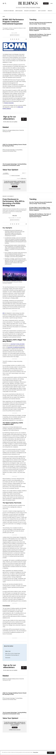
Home (4, 16)
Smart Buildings (19, 10)
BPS (4, 313)
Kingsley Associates (9, 102)
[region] (15, 176)
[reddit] (16, 39)
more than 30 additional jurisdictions (16, 347)
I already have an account (14, 188)
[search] (5, 3)
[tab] (6, 173)
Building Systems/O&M (9, 10)
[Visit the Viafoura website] (23, 178)
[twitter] (14, 39)
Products (50, 10)
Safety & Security (42, 10)
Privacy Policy (35, 752)
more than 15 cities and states (18, 344)
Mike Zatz (15, 215)
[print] (26, 39)
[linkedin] (12, 39)
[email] (18, 39)
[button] (3, 3)
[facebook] (10, 39)
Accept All (50, 752)
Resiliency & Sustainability (30, 10)
